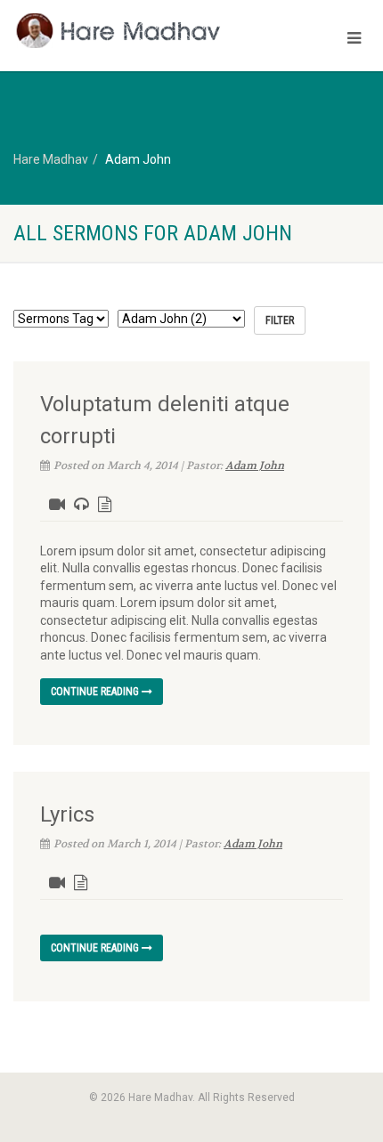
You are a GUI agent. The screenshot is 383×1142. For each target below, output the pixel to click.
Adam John (254, 465)
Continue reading (96, 691)
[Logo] (127, 30)
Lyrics (67, 814)
